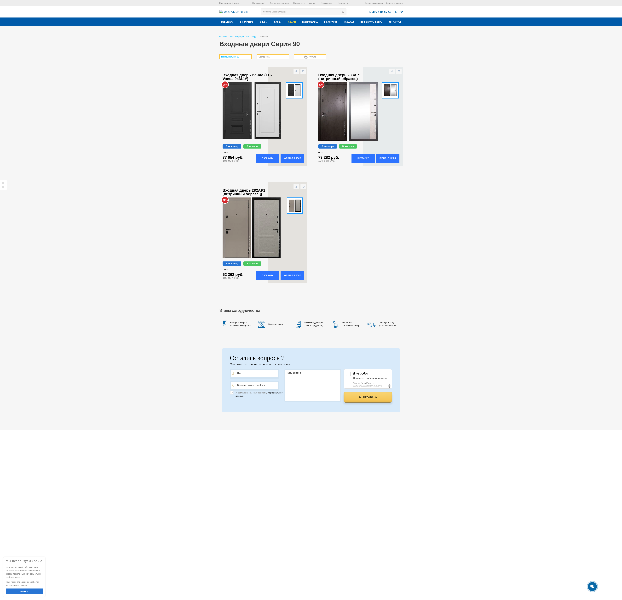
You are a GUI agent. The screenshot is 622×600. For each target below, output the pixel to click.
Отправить (368, 396)
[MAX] (359, 12)
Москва (235, 3)
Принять (24, 591)
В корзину (267, 158)
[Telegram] (352, 12)
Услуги (312, 3)
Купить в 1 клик (292, 158)
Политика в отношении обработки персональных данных (22, 583)
